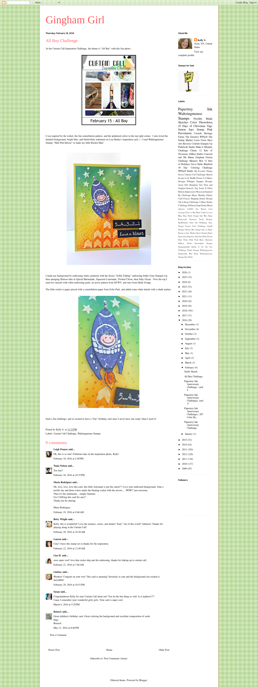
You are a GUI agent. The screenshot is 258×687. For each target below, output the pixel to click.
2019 (185, 305)
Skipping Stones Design (202, 198)
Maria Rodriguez (63, 482)
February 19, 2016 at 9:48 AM (69, 512)
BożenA (58, 611)
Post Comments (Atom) (115, 658)
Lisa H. (57, 555)
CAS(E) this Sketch (196, 209)
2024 (185, 282)
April (188, 357)
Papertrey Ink (195, 108)
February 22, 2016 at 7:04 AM (69, 564)
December (190, 324)
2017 (185, 315)
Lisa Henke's (115, 139)
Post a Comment (58, 635)
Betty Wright (60, 519)
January (189, 433)
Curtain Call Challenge (65, 433)
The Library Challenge (188, 202)
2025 (185, 277)
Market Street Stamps (198, 233)
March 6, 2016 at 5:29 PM (67, 604)
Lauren (58, 539)
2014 (185, 444)
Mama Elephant (196, 157)
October (189, 333)
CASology (182, 205)
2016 (185, 320)
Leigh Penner (61, 449)
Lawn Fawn (200, 140)
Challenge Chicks (187, 150)
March (188, 362)
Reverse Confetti (191, 143)
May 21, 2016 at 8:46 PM (66, 627)
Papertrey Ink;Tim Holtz (197, 236)
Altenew (181, 209)
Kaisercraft (182, 219)
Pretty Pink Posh (190, 239)
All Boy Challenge (193, 376)
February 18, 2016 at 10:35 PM (69, 475)
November (190, 329)
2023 (185, 286)
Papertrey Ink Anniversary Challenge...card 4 (193, 385)
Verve (194, 164)
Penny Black (206, 205)
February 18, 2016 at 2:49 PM (68, 458)
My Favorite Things (203, 171)
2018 (185, 310)
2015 (185, 439)
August (189, 343)
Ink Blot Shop (206, 215)
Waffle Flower (196, 178)
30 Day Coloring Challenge (195, 167)
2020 (185, 301)
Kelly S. (202, 40)
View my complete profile (190, 53)
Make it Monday (204, 147)
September (190, 338)
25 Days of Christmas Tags (195, 126)
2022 (185, 291)
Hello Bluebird (204, 164)
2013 (185, 449)
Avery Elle (183, 184)
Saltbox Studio (185, 243)
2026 (185, 272)
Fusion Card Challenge (195, 226)
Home (109, 649)
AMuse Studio (196, 154)
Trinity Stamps (193, 250)
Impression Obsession (194, 191)
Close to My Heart (192, 212)
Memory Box (196, 160)
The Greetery (192, 136)
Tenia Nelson (60, 466)
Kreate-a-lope (183, 233)
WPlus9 (203, 136)
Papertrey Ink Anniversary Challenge (191, 425)
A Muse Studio (205, 202)
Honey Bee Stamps (193, 229)
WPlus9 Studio (185, 171)
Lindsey (58, 572)
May (187, 353)
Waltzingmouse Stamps (89, 433)
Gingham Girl (75, 20)
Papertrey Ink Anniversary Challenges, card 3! (193, 399)
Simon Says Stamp (191, 129)
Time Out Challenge (198, 222)
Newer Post (54, 649)
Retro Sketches (206, 239)
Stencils (190, 188)
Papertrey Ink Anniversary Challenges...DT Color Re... (193, 413)
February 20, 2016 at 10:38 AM (69, 532)
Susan (57, 591)
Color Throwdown (201, 122)
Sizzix (181, 174)
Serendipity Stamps (203, 243)
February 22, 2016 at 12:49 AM (69, 548)
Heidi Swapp (193, 215)
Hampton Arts (196, 184)
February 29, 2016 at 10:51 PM (69, 584)
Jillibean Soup (194, 205)
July (187, 348)
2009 (185, 468)
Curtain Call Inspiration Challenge (69, 48)
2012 (185, 454)
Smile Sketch (190, 371)
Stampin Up (206, 143)
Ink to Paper (207, 229)
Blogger (143, 680)
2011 (185, 459)
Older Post (164, 649)
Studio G (195, 246)
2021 (185, 296)
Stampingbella (184, 246)
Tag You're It (200, 188)
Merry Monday (198, 195)
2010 (185, 463)
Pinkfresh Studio (186, 147)
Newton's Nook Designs (200, 219)
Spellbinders (183, 222)
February (190, 367)
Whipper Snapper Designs (199, 181)
